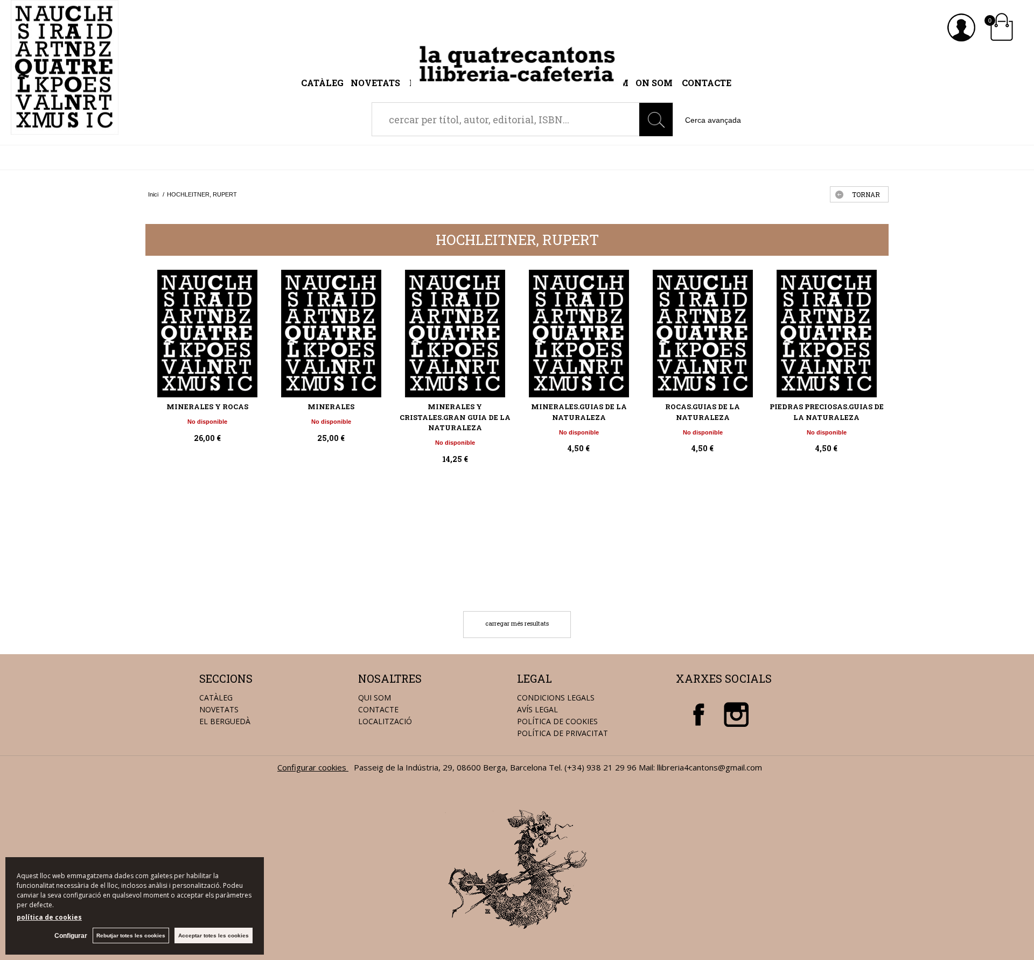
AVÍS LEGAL (537, 709)
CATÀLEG (216, 697)
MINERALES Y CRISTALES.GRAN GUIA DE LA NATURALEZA (455, 417)
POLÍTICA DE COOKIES (557, 721)
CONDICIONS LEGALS (556, 697)
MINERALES (331, 406)
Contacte (706, 82)
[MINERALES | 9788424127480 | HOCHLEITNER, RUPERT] (331, 333)
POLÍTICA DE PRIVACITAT (562, 733)
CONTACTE (378, 709)
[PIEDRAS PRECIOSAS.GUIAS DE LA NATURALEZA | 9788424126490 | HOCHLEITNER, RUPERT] (826, 333)
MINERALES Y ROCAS (207, 406)
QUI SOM (374, 697)
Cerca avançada (713, 120)
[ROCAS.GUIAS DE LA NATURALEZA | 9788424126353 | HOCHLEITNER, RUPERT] (702, 333)
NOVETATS (219, 709)
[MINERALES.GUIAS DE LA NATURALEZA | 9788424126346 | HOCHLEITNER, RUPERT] (579, 333)
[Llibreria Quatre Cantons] (64, 128)
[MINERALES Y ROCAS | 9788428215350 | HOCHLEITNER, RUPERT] (207, 333)
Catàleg (322, 82)
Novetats (376, 82)
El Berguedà (224, 721)
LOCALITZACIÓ (385, 721)
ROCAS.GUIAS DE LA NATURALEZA (702, 412)
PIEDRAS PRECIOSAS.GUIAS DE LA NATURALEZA (827, 412)
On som (654, 82)
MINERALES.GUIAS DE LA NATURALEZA (579, 412)
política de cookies (49, 917)
